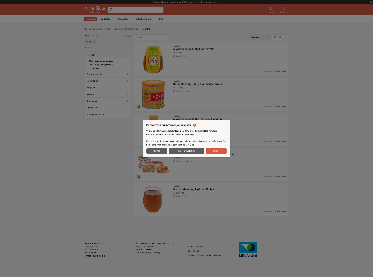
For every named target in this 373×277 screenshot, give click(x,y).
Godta (216, 151)
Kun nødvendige (186, 151)
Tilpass (156, 151)
